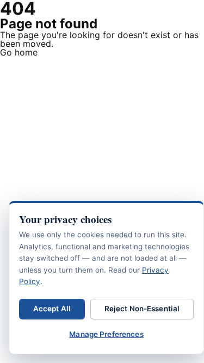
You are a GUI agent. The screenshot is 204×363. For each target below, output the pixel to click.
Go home (19, 52)
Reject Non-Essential (142, 308)
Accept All (52, 308)
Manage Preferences (106, 334)
